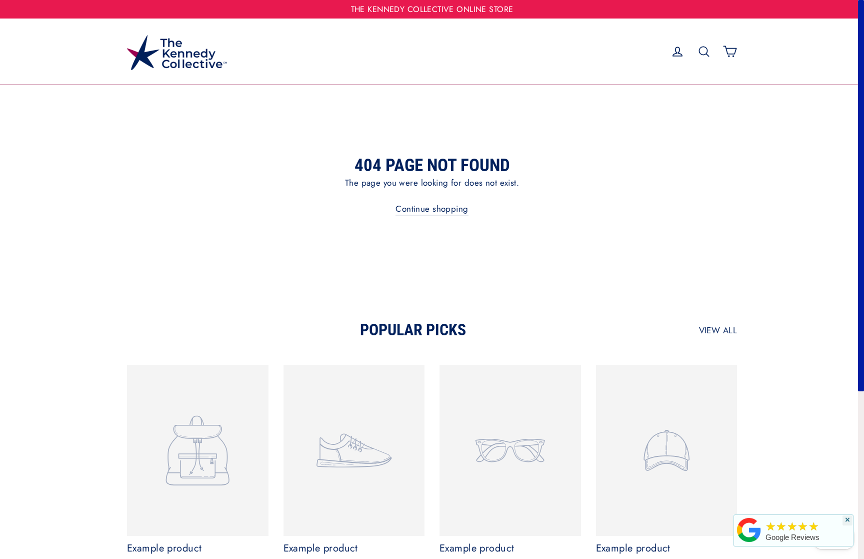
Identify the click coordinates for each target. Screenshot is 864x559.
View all (718, 330)
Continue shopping (432, 209)
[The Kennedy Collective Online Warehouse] (749, 542)
